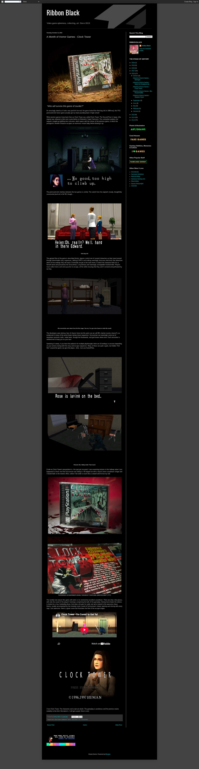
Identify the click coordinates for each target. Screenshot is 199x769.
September (136, 100)
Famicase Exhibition (137, 174)
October (135, 76)
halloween (64, 719)
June (135, 103)
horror (69, 719)
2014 (133, 117)
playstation (75, 719)
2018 (133, 68)
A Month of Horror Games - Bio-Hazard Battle (142, 92)
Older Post (118, 725)
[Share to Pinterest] (81, 717)
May (134, 106)
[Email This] (72, 717)
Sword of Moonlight (137, 183)
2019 (133, 65)
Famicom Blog (135, 176)
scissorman (84, 719)
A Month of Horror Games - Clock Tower (141, 87)
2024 (133, 63)
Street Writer (135, 181)
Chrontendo (135, 172)
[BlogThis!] (75, 717)
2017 (133, 71)
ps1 (79, 719)
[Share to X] (77, 717)
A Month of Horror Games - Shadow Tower (141, 96)
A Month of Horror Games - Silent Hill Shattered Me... (141, 83)
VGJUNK (134, 186)
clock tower (57, 719)
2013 (133, 120)
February (136, 108)
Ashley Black (146, 46)
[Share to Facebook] (79, 717)
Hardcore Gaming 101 (138, 179)
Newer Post (50, 725)
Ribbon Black (63, 12)
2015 (133, 114)
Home (85, 725)
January (136, 111)
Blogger (107, 754)
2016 (133, 73)
